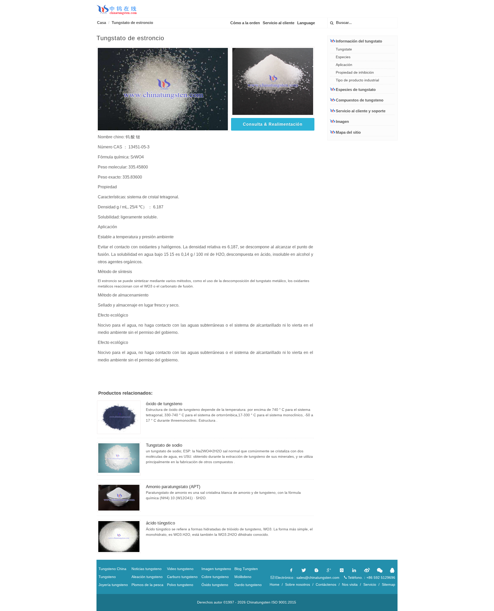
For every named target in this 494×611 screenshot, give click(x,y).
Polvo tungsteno (180, 585)
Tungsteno (107, 577)
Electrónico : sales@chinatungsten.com (306, 577)
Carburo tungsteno (182, 577)
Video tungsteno (180, 569)
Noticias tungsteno (146, 569)
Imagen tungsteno (216, 569)
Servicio (369, 584)
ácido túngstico (160, 523)
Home (274, 584)
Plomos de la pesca (147, 585)
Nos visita (350, 584)
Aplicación (344, 65)
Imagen (342, 121)
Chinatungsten (258, 602)
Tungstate (344, 49)
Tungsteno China (112, 569)
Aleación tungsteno (147, 577)
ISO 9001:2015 (283, 602)
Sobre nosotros (297, 584)
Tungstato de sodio (164, 445)
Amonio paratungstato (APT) (173, 486)
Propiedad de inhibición (355, 72)
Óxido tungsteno (214, 585)
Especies (343, 57)
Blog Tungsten (246, 569)
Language (306, 23)
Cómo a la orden (245, 23)
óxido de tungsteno (164, 403)
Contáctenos (326, 584)
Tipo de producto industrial (357, 80)
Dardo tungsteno (248, 585)
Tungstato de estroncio (132, 22)
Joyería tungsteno (113, 585)
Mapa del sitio (348, 132)
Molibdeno (242, 577)
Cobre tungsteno (215, 577)
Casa (101, 22)
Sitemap (388, 584)
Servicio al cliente (278, 23)
